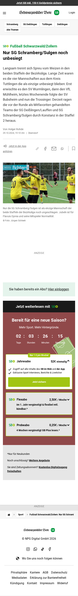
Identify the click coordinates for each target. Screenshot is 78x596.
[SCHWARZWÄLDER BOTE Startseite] (39, 12)
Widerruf (62, 583)
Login (72, 12)
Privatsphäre (19, 572)
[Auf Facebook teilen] (45, 148)
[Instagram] (28, 549)
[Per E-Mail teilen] (54, 148)
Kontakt (32, 583)
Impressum (47, 583)
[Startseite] (9, 514)
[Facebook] (50, 549)
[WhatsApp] (35, 549)
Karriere (35, 572)
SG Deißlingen (30, 24)
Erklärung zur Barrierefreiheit (48, 577)
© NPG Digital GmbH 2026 (39, 538)
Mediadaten (19, 577)
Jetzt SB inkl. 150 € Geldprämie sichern (39, 2)
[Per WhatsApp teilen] (62, 148)
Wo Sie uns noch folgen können (42, 558)
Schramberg (12, 24)
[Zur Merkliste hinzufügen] (72, 148)
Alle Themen (13, 30)
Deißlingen (62, 24)
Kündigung (17, 583)
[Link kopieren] (37, 149)
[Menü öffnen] (4, 13)
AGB (45, 572)
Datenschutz (59, 572)
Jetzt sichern (39, 381)
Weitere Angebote (39, 460)
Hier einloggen (58, 289)
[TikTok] (43, 549)
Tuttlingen (47, 24)
